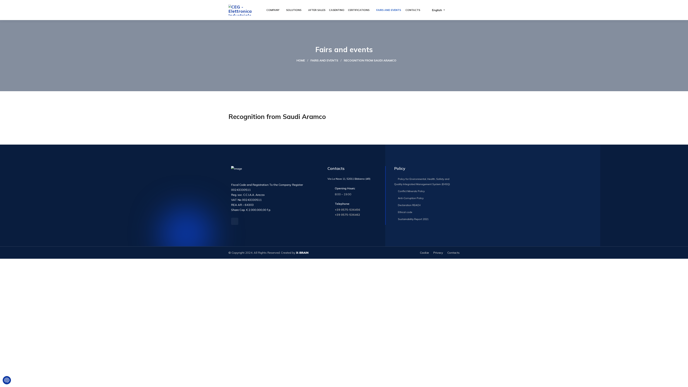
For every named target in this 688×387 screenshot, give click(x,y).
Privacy (438, 252)
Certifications (358, 10)
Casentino (336, 10)
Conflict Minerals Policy (411, 191)
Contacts (412, 10)
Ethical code (404, 212)
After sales (316, 10)
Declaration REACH (409, 205)
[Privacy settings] (7, 380)
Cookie (424, 252)
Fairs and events (388, 10)
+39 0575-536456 (347, 209)
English (437, 10)
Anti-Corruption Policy (410, 198)
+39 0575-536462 (347, 214)
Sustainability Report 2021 (413, 219)
